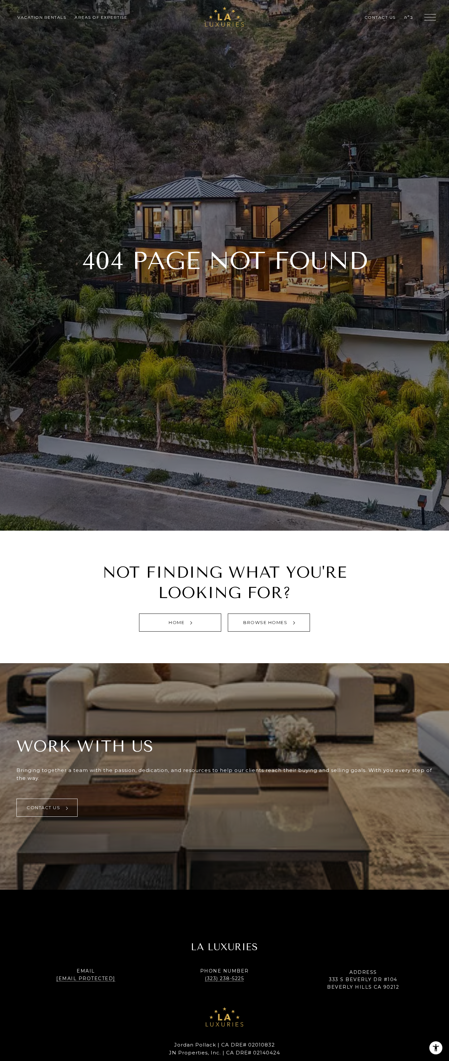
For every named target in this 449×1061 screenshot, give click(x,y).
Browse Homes (266, 622)
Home (177, 622)
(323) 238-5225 (224, 978)
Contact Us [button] (44, 807)
